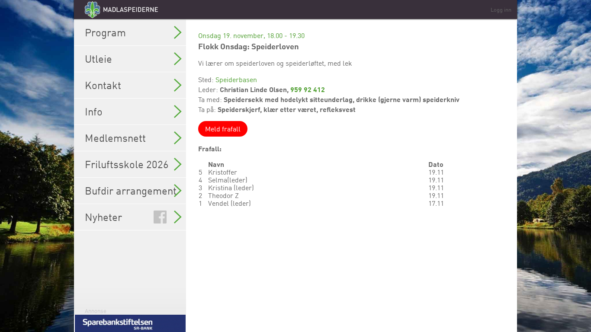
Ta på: (208, 109)
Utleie (98, 58)
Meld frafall (223, 128)
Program (105, 32)
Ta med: (211, 99)
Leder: (209, 89)
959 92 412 (307, 89)
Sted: (206, 79)
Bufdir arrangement (131, 190)
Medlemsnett (115, 137)
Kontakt (103, 85)
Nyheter (103, 217)
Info (94, 111)
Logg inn (501, 9)
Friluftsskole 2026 (127, 164)
